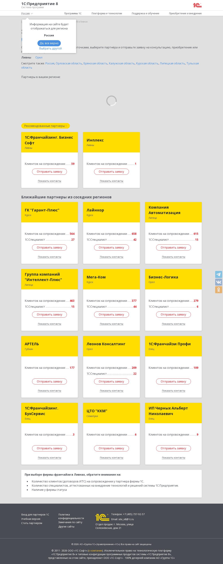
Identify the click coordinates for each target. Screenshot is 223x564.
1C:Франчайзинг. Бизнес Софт (49, 140)
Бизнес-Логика (163, 277)
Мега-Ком (96, 277)
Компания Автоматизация (164, 210)
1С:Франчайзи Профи (170, 343)
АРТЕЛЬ (32, 343)
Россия (49, 63)
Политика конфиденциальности (71, 516)
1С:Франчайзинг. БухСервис (41, 411)
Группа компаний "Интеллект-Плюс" (43, 277)
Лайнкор (95, 210)
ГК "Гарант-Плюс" (42, 210)
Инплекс (95, 140)
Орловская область (69, 63)
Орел (38, 57)
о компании (95, 550)
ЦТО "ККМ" (97, 410)
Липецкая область (172, 63)
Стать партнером (31, 523)
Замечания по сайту (70, 522)
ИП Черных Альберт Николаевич (168, 411)
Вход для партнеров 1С (35, 514)
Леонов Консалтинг (106, 343)
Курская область (147, 63)
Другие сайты (66, 526)
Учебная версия (30, 518)
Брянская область (95, 63)
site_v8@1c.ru (126, 519)
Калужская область (122, 63)
